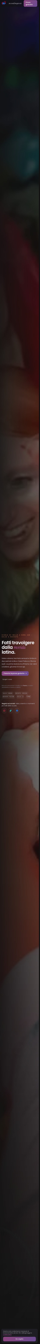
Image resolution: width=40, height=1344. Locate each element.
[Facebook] (17, 710)
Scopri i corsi (7, 679)
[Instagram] (4, 710)
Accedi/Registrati (15, 3)
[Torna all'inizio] (4, 3)
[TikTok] (10, 710)
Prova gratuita (29, 3)
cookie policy (7, 1335)
